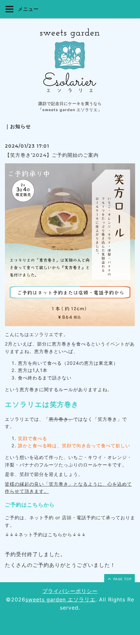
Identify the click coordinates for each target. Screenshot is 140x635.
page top (122, 579)
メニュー (28, 9)
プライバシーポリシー (70, 591)
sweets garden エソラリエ (60, 599)
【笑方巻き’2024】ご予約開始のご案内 (52, 155)
